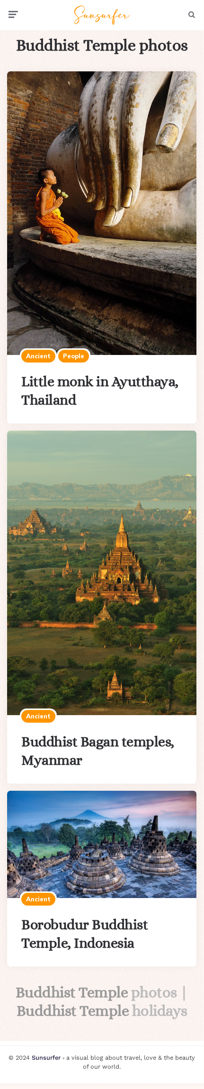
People (73, 356)
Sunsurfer (46, 1057)
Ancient (38, 356)
